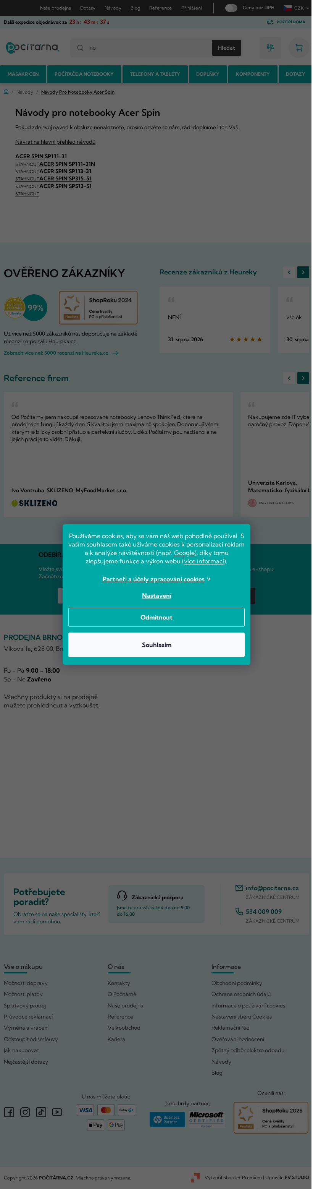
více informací (201, 561)
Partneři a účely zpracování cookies (151, 579)
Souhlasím (153, 645)
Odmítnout (154, 617)
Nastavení (153, 595)
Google (192, 552)
